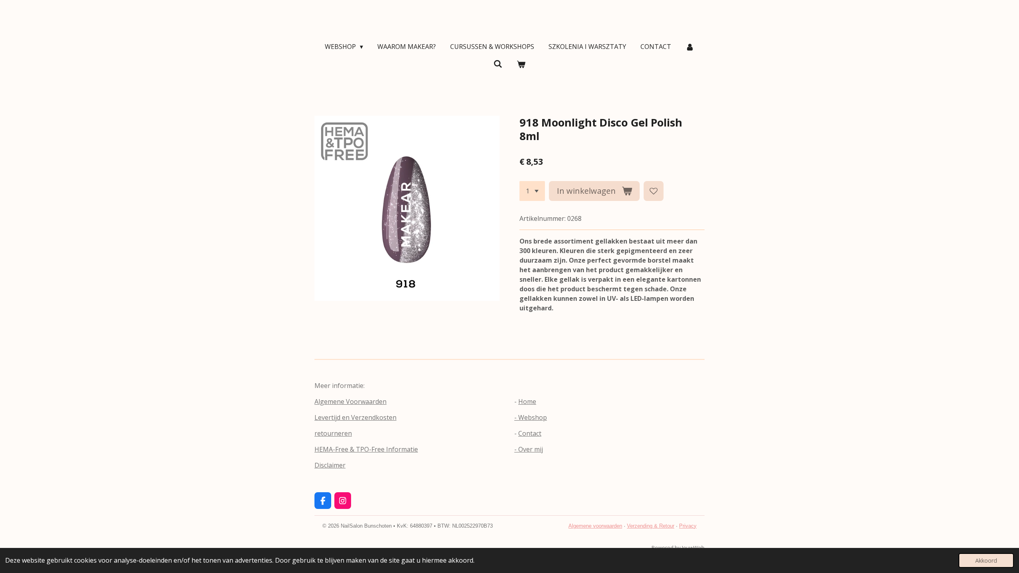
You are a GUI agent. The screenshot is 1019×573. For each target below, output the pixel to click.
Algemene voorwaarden (595, 526)
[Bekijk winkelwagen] (521, 64)
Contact (529, 433)
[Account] (689, 46)
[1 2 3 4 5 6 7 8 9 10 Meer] (532, 191)
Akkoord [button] (986, 560)
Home (527, 401)
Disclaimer (330, 465)
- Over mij (528, 449)
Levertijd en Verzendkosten (355, 417)
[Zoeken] (498, 63)
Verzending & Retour (650, 526)
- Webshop (530, 417)
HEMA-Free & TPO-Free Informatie (366, 449)
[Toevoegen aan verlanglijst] (654, 191)
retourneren (333, 433)
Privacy (688, 526)
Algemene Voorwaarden (350, 401)
